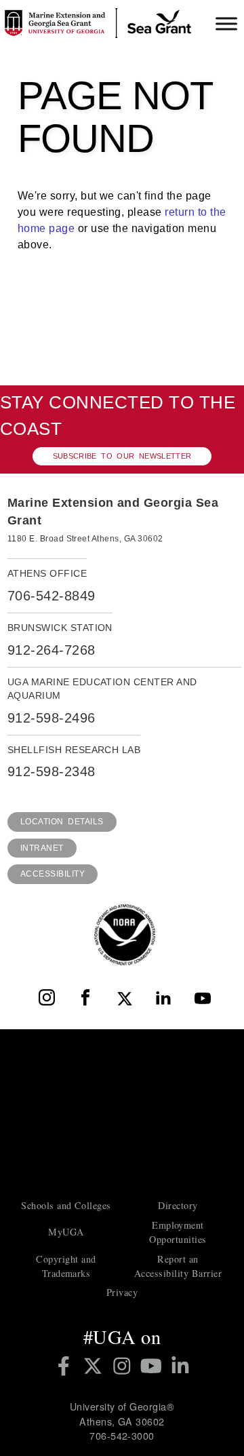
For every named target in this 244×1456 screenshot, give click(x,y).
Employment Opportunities (177, 1232)
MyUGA (65, 1231)
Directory (177, 1205)
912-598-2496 (51, 717)
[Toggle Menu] (226, 23)
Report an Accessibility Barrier (178, 1266)
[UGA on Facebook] (66, 1366)
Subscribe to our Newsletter (122, 456)
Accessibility (52, 874)
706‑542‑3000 (122, 1435)
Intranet (42, 848)
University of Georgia (122, 1112)
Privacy (122, 1292)
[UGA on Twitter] (95, 1366)
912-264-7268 (51, 650)
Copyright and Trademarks (66, 1266)
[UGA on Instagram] (124, 1366)
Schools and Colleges (66, 1205)
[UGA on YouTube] (153, 1366)
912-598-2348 (51, 771)
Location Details (62, 821)
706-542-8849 (51, 595)
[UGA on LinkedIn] (180, 1366)
